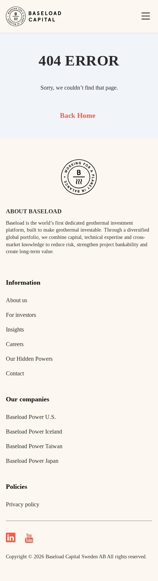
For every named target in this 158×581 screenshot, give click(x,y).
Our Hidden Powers (29, 359)
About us (16, 300)
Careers (15, 344)
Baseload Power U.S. (31, 417)
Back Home (77, 115)
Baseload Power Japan (32, 461)
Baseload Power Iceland (34, 431)
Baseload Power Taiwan (34, 446)
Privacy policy (22, 504)
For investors (21, 315)
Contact (15, 373)
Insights (15, 329)
